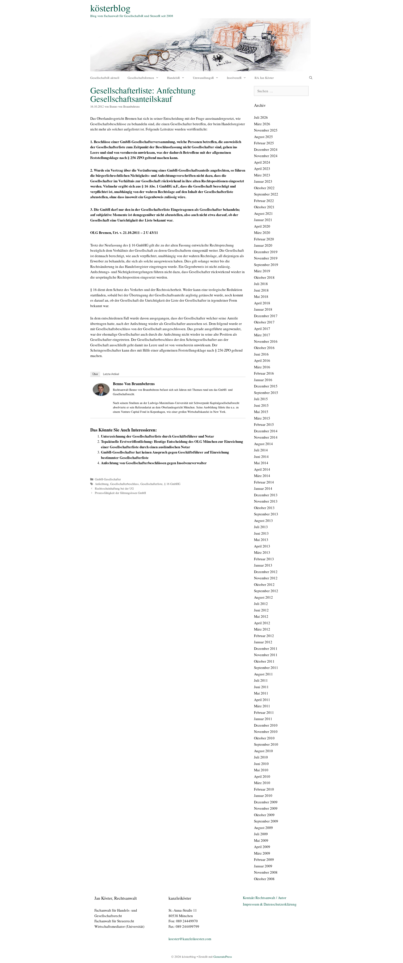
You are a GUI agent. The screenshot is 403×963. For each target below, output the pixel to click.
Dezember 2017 (265, 315)
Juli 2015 (261, 398)
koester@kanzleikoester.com (190, 938)
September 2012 (266, 590)
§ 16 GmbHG (172, 484)
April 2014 (262, 469)
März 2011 (262, 706)
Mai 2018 (261, 296)
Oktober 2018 (264, 277)
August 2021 (263, 213)
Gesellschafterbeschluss (124, 484)
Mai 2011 (261, 693)
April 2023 (262, 168)
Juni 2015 (261, 405)
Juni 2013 (261, 533)
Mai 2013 (261, 539)
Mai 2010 (261, 770)
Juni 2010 (261, 763)
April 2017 (262, 328)
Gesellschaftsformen (141, 78)
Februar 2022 (264, 200)
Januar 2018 (263, 309)
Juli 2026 (261, 117)
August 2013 (263, 520)
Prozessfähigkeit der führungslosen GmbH (120, 493)
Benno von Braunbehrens (134, 383)
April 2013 (262, 546)
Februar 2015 (264, 424)
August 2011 (263, 674)
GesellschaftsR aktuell (104, 78)
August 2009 (263, 827)
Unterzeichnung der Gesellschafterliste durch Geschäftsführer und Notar (157, 436)
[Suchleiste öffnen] (311, 77)
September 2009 (266, 821)
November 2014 (265, 437)
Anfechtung (102, 484)
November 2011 (265, 654)
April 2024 (262, 162)
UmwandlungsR (203, 78)
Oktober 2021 (264, 207)
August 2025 (263, 136)
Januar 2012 (263, 642)
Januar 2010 (263, 795)
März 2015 (262, 418)
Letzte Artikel (111, 374)
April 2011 (262, 699)
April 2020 (262, 226)
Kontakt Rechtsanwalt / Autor (264, 897)
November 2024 (265, 155)
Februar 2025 (264, 143)
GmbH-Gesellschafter (108, 479)
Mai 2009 (261, 840)
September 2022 (266, 194)
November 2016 (265, 341)
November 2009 (265, 808)
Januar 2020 (263, 245)
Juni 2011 (261, 686)
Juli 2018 (261, 283)
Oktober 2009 (264, 814)
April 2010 (262, 776)
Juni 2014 (261, 456)
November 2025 (265, 130)
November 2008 (265, 872)
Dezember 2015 (265, 386)
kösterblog (110, 7)
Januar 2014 (263, 488)
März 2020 (262, 232)
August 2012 (263, 597)
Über (95, 374)
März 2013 (262, 552)
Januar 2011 (263, 718)
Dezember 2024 (265, 149)
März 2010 (262, 782)
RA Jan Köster (264, 78)
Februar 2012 (264, 635)
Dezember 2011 (265, 648)
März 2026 (262, 123)
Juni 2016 (261, 354)
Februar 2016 (264, 373)
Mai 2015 (261, 411)
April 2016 (262, 360)
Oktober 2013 (264, 507)
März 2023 (262, 175)
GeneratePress (222, 956)
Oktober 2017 (264, 322)
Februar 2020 (264, 239)
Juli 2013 (261, 526)
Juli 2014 (261, 450)
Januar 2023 (263, 181)
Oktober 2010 (264, 738)
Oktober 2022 (264, 187)
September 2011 (266, 667)
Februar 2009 (264, 859)
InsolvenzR (234, 78)
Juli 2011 (261, 680)
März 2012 (262, 629)
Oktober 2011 (264, 661)
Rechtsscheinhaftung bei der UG (114, 488)
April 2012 (262, 622)
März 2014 (262, 475)
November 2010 (265, 731)
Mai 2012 (261, 616)
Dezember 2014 (265, 431)
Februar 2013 (264, 558)
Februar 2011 (264, 712)
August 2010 (263, 750)
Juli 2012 (261, 603)
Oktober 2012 (264, 584)
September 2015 (266, 392)
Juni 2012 (261, 610)
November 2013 (265, 501)
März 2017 (262, 334)
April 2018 (262, 303)
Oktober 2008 (264, 878)
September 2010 (266, 744)
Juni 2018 (261, 290)
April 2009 (262, 846)
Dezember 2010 (265, 725)
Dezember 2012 (265, 571)
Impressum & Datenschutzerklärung (270, 904)
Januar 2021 (263, 219)
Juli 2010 (261, 757)
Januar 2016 (263, 379)
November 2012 (265, 578)
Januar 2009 (263, 866)
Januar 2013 (263, 565)
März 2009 (262, 853)
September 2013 (266, 514)
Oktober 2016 (264, 347)
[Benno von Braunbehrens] (101, 394)
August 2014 (263, 443)
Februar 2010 (264, 789)
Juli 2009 (261, 833)
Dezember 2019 (265, 251)
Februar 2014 (264, 482)
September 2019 (266, 264)
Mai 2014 (261, 462)
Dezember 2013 (265, 495)
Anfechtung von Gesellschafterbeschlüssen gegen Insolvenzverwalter (154, 462)
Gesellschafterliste (151, 484)
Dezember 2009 (265, 802)
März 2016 (262, 367)
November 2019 (265, 258)
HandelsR (173, 78)
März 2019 (262, 270)
